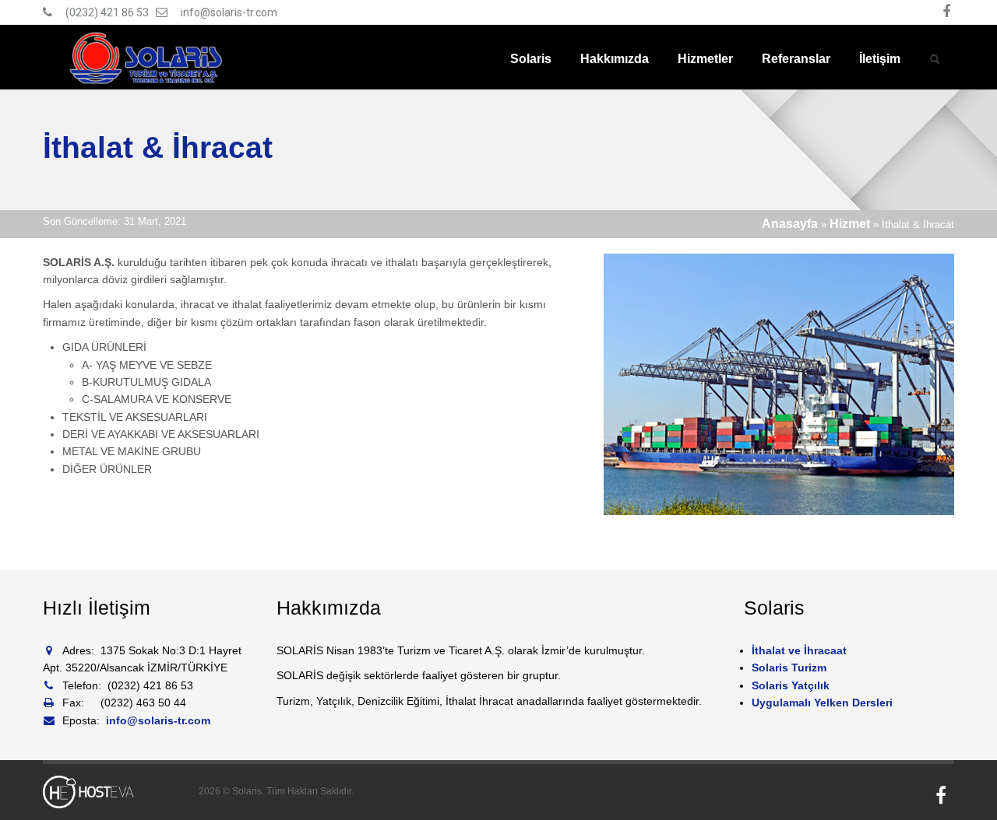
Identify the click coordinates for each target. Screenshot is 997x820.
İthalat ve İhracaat (799, 650)
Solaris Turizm (789, 667)
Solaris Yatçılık (791, 685)
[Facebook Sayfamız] (946, 12)
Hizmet (850, 223)
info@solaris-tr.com (229, 12)
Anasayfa (790, 223)
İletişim (879, 58)
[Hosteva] (109, 792)
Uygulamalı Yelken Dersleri (822, 702)
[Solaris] (147, 57)
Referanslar (796, 58)
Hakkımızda (614, 58)
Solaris (530, 58)
